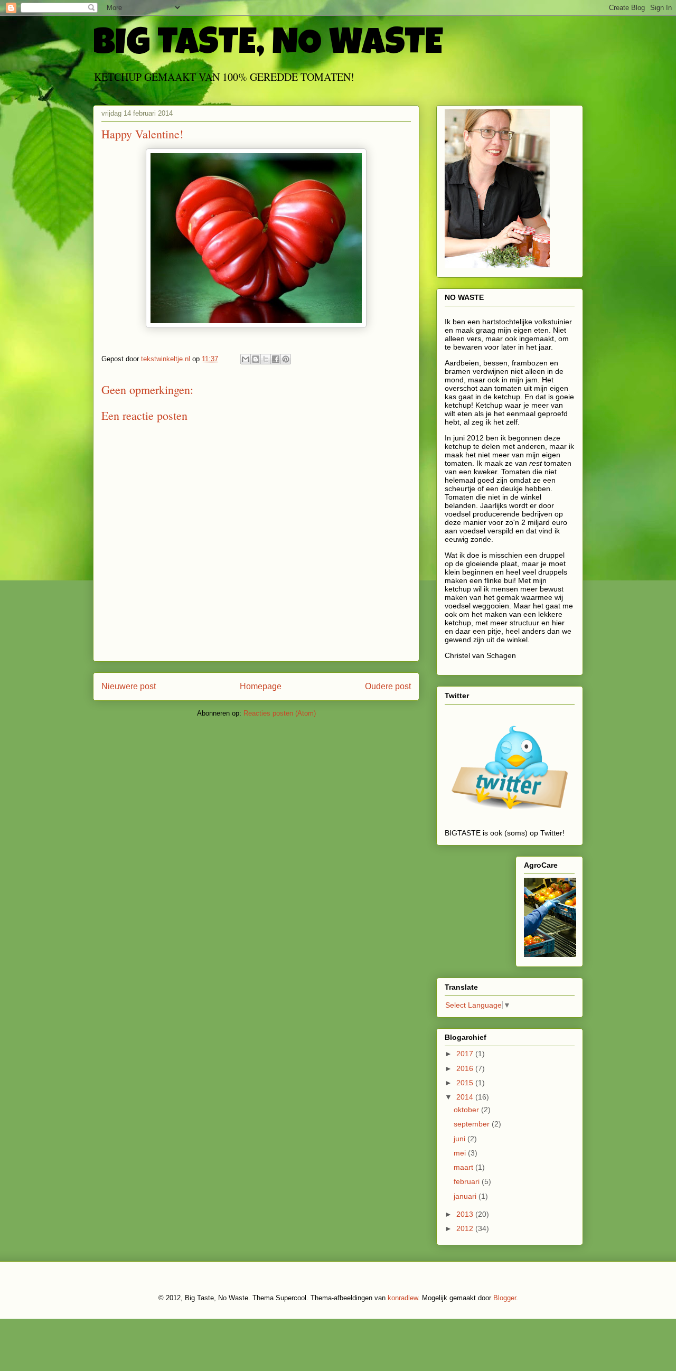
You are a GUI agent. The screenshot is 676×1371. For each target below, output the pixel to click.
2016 (465, 1068)
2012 (465, 1228)
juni (460, 1138)
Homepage (260, 686)
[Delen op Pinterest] (285, 359)
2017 (465, 1053)
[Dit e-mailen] (245, 359)
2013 (465, 1214)
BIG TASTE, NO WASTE (268, 45)
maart (464, 1167)
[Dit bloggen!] (255, 359)
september (473, 1124)
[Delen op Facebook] (275, 359)
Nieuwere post (128, 686)
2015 (465, 1082)
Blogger (504, 1298)
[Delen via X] (265, 359)
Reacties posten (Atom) (279, 713)
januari (466, 1196)
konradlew (403, 1298)
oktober (467, 1109)
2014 (465, 1097)
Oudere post (388, 686)
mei (461, 1153)
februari (468, 1181)
